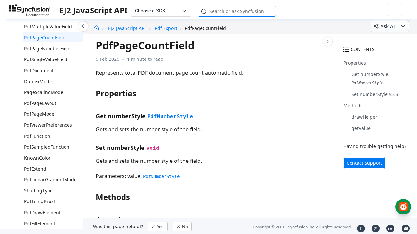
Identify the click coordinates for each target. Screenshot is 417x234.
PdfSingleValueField (45, 59)
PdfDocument (39, 70)
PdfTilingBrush (40, 201)
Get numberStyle (370, 74)
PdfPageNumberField (47, 49)
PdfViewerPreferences (48, 125)
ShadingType (38, 191)
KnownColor (37, 158)
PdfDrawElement (42, 212)
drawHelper (364, 117)
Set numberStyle (375, 94)
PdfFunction (37, 136)
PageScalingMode (43, 92)
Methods (353, 105)
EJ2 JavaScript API (127, 28)
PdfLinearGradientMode (50, 179)
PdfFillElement (39, 223)
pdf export (166, 28)
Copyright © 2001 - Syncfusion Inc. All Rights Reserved (302, 227)
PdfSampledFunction (46, 147)
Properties (354, 63)
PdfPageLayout (40, 103)
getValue (361, 128)
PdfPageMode (39, 114)
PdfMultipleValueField (48, 26)
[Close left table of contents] (83, 26)
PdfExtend (35, 169)
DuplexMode (38, 81)
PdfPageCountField (44, 37)
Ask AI (388, 26)
